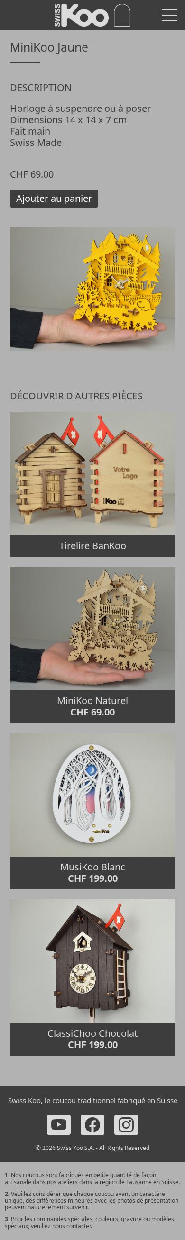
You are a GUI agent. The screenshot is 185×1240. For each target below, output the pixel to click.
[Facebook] (92, 1125)
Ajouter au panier (54, 198)
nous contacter (71, 1226)
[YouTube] (59, 1125)
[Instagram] (126, 1125)
